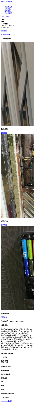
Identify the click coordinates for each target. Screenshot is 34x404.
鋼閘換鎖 (8, 9)
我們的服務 (8, 7)
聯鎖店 (10, 401)
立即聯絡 (4, 133)
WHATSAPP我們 (5, 34)
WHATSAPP (5, 16)
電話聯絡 (4, 31)
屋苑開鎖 (8, 11)
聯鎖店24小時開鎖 (7, 1)
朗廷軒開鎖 (8, 13)
